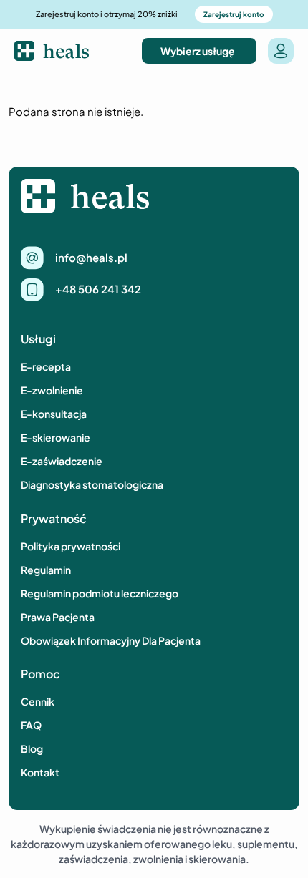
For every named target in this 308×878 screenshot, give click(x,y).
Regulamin (46, 569)
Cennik (37, 701)
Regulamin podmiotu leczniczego (99, 593)
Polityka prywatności (70, 546)
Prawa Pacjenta (58, 616)
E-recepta (46, 366)
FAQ (31, 724)
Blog (32, 748)
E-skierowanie (55, 437)
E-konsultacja (54, 413)
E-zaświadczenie (61, 460)
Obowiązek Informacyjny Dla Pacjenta (111, 640)
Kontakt (40, 772)
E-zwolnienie (52, 390)
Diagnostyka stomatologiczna (92, 484)
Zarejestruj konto (233, 14)
